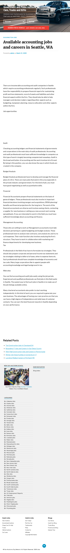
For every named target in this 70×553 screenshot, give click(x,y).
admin (12, 53)
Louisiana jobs (10, 438)
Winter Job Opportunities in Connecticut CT (21, 355)
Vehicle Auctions (6, 530)
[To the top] (44, 546)
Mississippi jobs (11, 451)
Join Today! (28, 521)
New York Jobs (11, 468)
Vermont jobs (10, 498)
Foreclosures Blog (53, 528)
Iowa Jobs (9, 431)
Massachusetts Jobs (12, 444)
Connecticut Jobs (11, 414)
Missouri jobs (10, 453)
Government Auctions (8, 523)
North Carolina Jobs (12, 470)
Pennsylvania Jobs (12, 480)
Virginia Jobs (10, 500)
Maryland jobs (10, 442)
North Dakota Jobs (12, 472)
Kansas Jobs (10, 433)
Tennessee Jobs (11, 489)
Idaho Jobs (9, 425)
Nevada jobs (10, 459)
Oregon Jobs (10, 478)
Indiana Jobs (10, 429)
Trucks (4, 528)
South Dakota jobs (12, 487)
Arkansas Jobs (10, 408)
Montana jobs (10, 455)
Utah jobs (9, 495)
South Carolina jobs (12, 485)
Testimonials (28, 525)
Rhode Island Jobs (12, 483)
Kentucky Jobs (10, 436)
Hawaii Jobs (10, 423)
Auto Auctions (6, 521)
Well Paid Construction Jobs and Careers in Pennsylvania (25, 352)
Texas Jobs (10, 491)
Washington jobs (10, 37)
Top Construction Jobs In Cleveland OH (19, 345)
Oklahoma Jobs (11, 476)
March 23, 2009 (21, 53)
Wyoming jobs (11, 508)
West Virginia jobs (12, 504)
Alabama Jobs (10, 401)
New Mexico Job (11, 465)
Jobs (38, 549)
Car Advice (51, 521)
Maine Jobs (9, 440)
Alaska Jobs (10, 404)
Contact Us (28, 530)
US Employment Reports (14, 493)
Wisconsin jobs (11, 506)
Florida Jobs (10, 418)
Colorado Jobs (10, 412)
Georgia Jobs (10, 421)
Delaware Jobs (11, 416)
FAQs (26, 528)
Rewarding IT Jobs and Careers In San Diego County (24, 349)
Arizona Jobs (10, 406)
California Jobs (10, 410)
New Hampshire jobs (13, 461)
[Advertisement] (30, 70)
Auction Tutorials (26, 387)
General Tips (51, 530)
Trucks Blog (51, 525)
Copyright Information (31, 535)
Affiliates (27, 532)
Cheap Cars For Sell (7, 525)
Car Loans (5, 532)
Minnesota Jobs (11, 448)
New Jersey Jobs (11, 463)
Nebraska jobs (10, 457)
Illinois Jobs (10, 427)
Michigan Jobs (10, 446)
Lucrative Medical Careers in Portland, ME (20, 358)
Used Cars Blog (52, 523)
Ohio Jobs (9, 474)
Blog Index (36, 371)
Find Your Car (28, 523)
